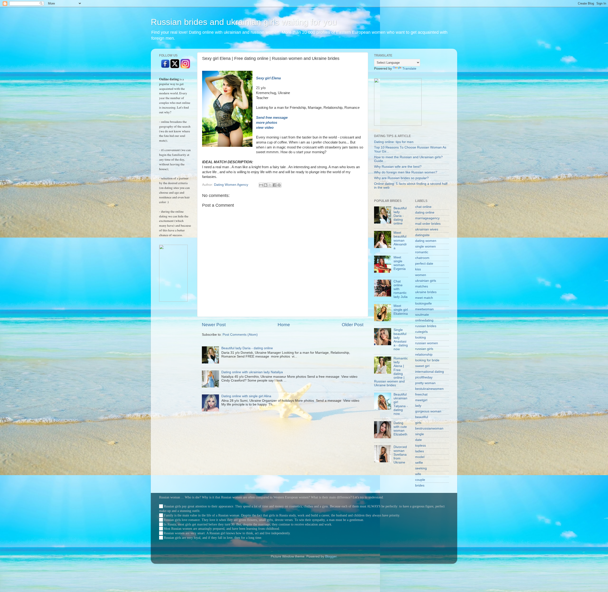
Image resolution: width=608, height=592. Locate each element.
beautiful (421, 417)
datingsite (422, 235)
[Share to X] (270, 185)
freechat (421, 394)
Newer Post (214, 324)
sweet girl (422, 366)
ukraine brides (426, 292)
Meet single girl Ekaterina (401, 309)
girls (418, 423)
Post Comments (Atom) (240, 334)
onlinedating (424, 320)
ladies (419, 451)
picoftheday (423, 377)
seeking (421, 468)
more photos (267, 122)
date (418, 440)
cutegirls (421, 332)
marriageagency (427, 218)
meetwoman (424, 309)
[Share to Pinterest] (279, 185)
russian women (426, 343)
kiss (418, 269)
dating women (425, 241)
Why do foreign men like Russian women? (405, 172)
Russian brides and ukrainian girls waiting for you (244, 22)
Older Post (352, 324)
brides (419, 485)
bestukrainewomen (429, 389)
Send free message (272, 117)
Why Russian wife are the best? (398, 166)
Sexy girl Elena (268, 78)
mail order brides (428, 223)
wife (418, 474)
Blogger (331, 556)
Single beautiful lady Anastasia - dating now (401, 339)
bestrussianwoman (429, 428)
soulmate (422, 314)
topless (420, 445)
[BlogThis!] (265, 185)
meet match (424, 298)
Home (284, 324)
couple (420, 480)
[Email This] (261, 185)
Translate (409, 68)
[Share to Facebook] (274, 185)
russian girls (424, 349)
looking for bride (427, 360)
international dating (429, 371)
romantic (421, 252)
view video (265, 127)
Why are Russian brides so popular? (401, 178)
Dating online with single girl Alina (246, 396)
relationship (423, 354)
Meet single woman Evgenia (400, 263)
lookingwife (423, 303)
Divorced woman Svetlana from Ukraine (400, 454)
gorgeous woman (428, 411)
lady (418, 405)
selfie (419, 462)
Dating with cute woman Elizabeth (400, 428)
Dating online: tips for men (393, 142)
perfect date (424, 263)
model (419, 457)
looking (420, 337)
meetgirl (421, 400)
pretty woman (425, 383)
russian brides (425, 326)
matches (421, 286)
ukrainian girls (425, 280)
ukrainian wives (426, 229)
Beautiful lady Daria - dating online (247, 348)
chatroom (422, 258)
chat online (423, 207)
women (420, 275)
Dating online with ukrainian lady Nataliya (252, 372)
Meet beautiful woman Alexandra (400, 240)
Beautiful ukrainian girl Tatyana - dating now (401, 404)
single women (425, 246)
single (419, 434)
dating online (424, 212)
